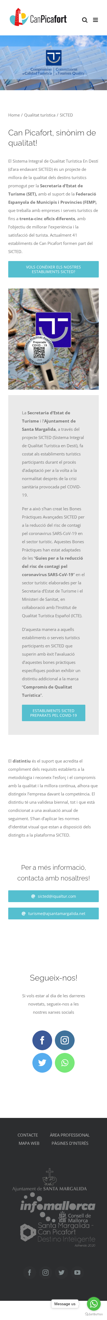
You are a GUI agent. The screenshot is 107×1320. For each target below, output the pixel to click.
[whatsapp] (65, 1063)
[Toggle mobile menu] (96, 20)
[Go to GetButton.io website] (94, 1314)
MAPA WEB (29, 1143)
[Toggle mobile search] (85, 20)
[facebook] (42, 1040)
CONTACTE (28, 1135)
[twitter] (42, 1063)
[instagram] (65, 1040)
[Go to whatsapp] (94, 1304)
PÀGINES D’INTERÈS (70, 1143)
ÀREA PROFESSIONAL (70, 1135)
